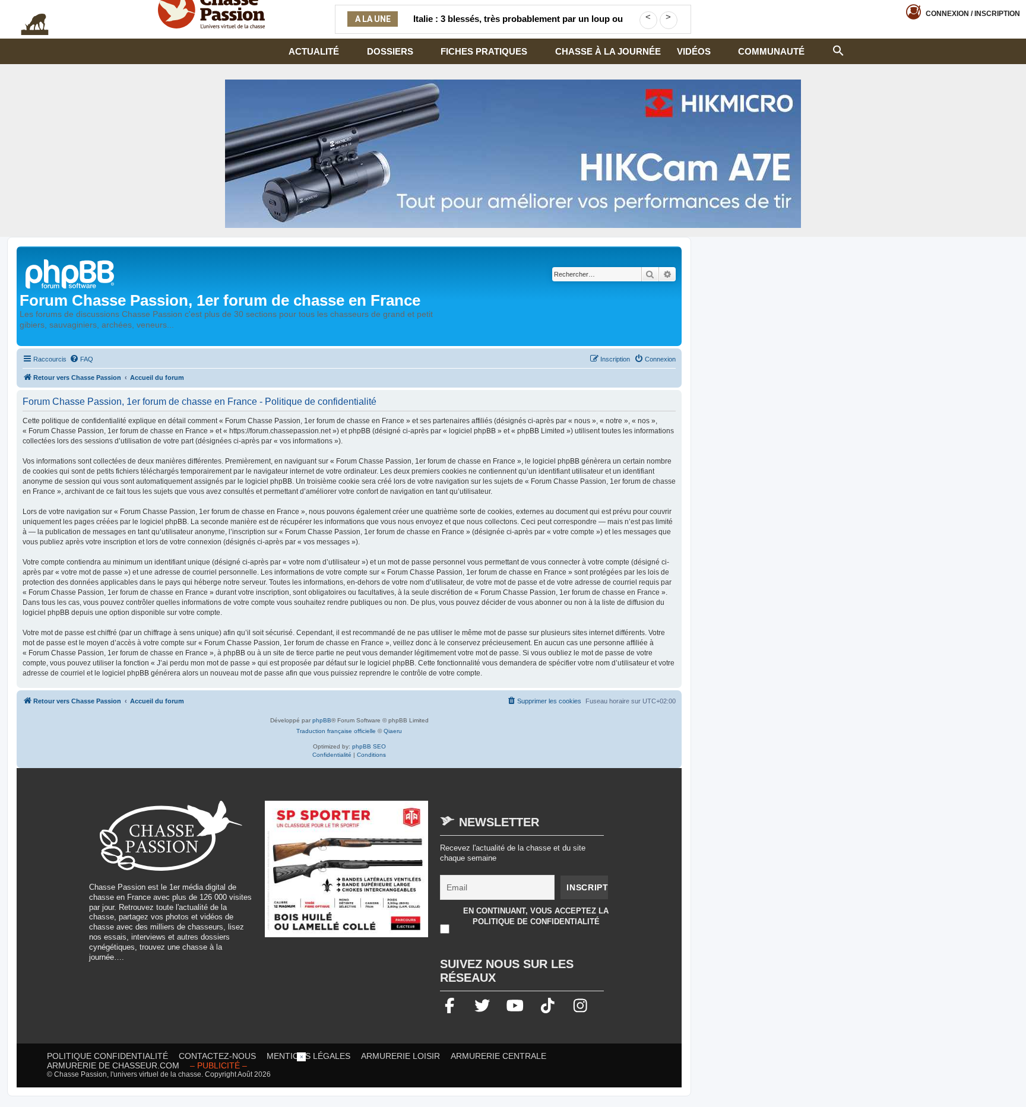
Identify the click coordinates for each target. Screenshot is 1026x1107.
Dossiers (390, 51)
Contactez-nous (217, 1056)
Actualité (314, 51)
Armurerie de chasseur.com (113, 1065)
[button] (838, 49)
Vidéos (694, 51)
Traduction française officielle (336, 731)
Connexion (973, 13)
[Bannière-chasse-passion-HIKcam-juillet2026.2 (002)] (513, 154)
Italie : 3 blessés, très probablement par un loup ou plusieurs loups (518, 26)
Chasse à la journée (608, 51)
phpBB (321, 720)
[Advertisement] (513, 1079)
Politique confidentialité (107, 1056)
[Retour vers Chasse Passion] (71, 272)
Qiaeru (393, 731)
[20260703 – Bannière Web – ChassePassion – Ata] (347, 875)
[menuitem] (81, 359)
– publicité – (218, 1065)
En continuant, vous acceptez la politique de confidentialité (536, 916)
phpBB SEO (369, 746)
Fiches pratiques (484, 51)
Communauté (771, 51)
